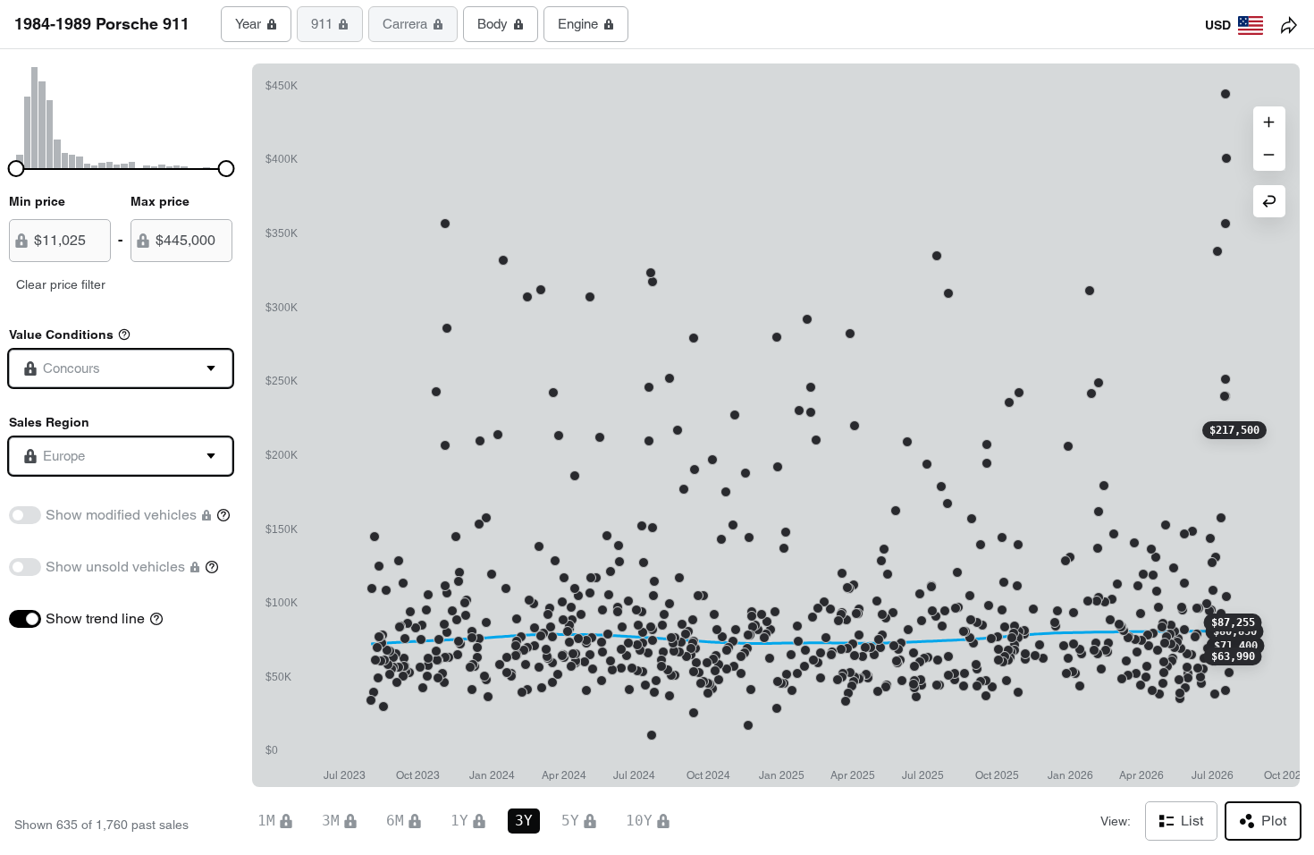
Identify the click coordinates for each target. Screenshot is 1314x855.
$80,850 (1235, 631)
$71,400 (1236, 645)
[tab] (256, 24)
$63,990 (1233, 656)
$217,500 (1234, 430)
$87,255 (1233, 622)
